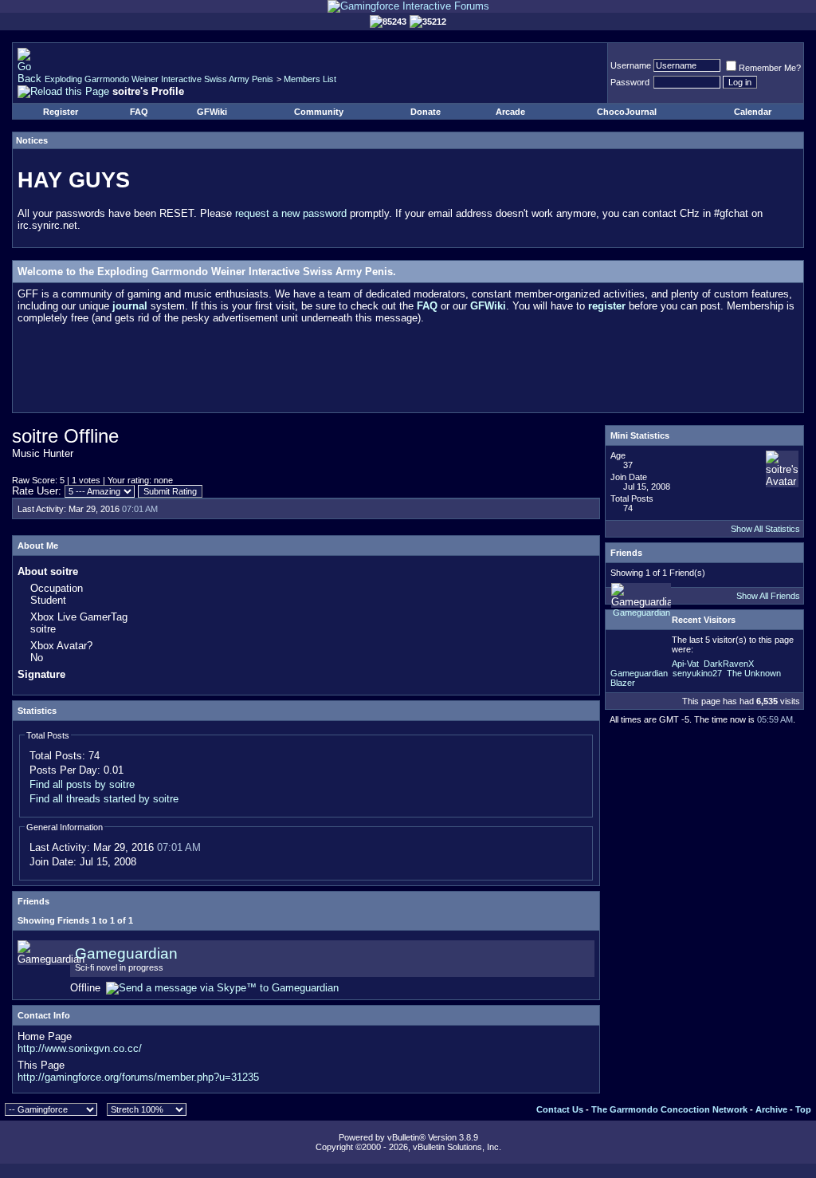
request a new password (291, 213)
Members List (310, 79)
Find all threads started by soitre (103, 799)
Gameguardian (126, 953)
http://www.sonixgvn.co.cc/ (80, 1048)
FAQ (139, 111)
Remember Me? (770, 68)
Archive (771, 1109)
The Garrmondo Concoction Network (669, 1109)
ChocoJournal (627, 111)
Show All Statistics (765, 529)
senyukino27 (697, 673)
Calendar (752, 111)
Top (803, 1109)
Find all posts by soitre (82, 784)
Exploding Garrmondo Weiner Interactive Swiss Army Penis (159, 79)
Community (318, 111)
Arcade (510, 111)
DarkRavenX (729, 663)
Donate (425, 111)
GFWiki (212, 111)
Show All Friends (768, 596)
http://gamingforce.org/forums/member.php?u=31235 (138, 1077)
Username (630, 65)
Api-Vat (685, 663)
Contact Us (559, 1109)
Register (60, 111)
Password (629, 82)
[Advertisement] (408, 372)
